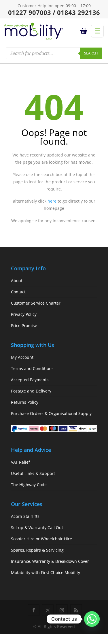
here (52, 201)
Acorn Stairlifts (25, 516)
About (16, 280)
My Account (22, 357)
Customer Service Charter (35, 303)
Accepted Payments (30, 379)
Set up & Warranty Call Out (37, 527)
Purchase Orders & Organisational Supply (51, 413)
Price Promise (24, 325)
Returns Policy (24, 402)
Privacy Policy (24, 314)
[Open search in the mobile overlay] (54, 53)
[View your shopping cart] (85, 31)
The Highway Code (29, 484)
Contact (18, 292)
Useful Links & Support (33, 473)
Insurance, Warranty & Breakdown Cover (50, 561)
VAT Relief (20, 462)
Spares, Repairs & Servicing (37, 550)
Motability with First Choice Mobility (45, 572)
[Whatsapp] (92, 619)
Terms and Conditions (32, 368)
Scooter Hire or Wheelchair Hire (41, 538)
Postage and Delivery (31, 391)
